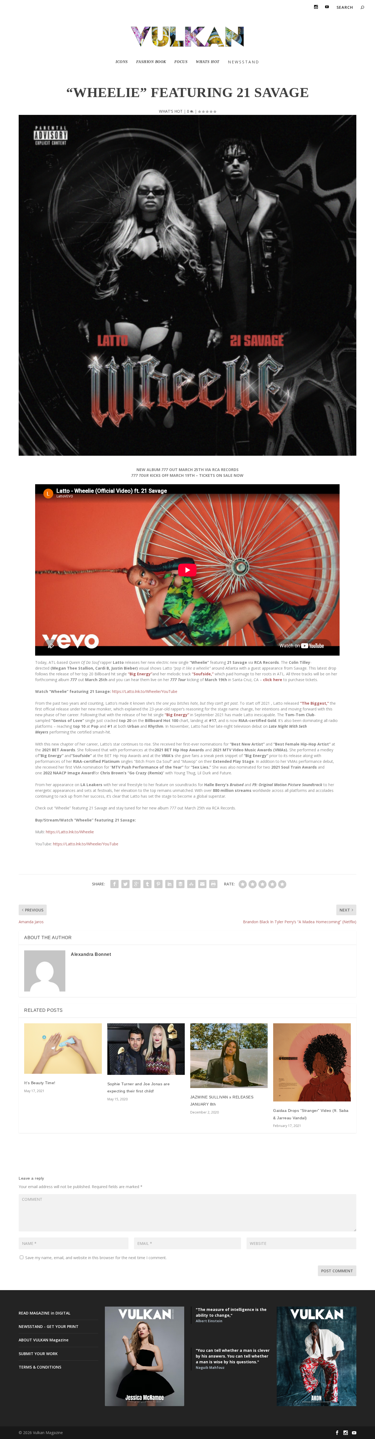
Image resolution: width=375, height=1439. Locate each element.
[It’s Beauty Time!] (63, 1048)
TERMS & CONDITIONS (40, 1367)
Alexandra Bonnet (91, 954)
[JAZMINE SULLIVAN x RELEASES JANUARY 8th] (229, 1055)
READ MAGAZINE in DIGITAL (44, 1313)
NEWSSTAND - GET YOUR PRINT (49, 1326)
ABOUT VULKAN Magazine (43, 1339)
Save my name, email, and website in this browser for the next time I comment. (96, 1257)
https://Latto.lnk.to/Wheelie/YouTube (144, 691)
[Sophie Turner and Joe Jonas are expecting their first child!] (146, 1049)
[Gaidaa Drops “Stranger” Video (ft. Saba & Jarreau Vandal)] (312, 1062)
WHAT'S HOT (171, 111)
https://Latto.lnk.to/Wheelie (70, 831)
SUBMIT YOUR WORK (38, 1353)
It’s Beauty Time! (39, 1083)
